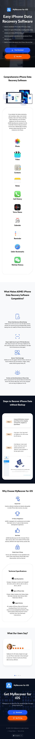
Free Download (19, 50)
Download (19, 712)
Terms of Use (21, 731)
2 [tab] (16, 675)
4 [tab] (20, 675)
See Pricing (18, 718)
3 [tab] (18, 675)
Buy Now (19, 56)
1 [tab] (14, 675)
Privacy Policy (12, 731)
